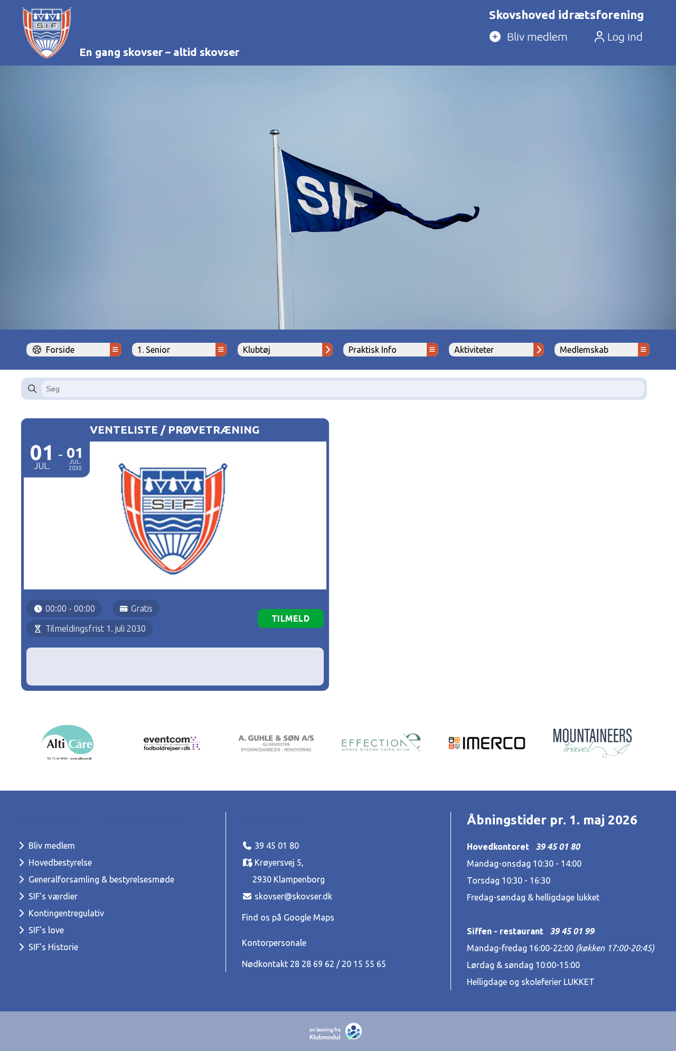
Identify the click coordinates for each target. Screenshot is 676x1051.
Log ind (624, 37)
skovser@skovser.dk (293, 896)
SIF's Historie (52, 947)
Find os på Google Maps (288, 917)
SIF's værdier (52, 896)
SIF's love (45, 930)
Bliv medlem (50, 845)
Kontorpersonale (274, 942)
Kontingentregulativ (65, 913)
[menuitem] (565, 37)
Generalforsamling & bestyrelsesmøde (100, 879)
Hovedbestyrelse (59, 862)
